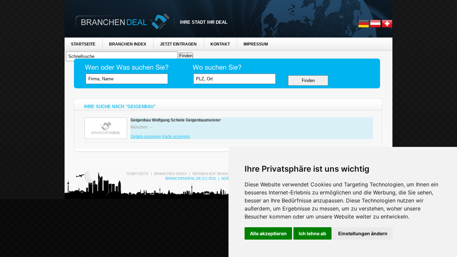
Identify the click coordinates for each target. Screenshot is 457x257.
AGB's (226, 178)
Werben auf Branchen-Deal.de (223, 174)
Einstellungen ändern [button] (362, 233)
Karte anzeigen (176, 136)
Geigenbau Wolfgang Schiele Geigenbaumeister (175, 120)
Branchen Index (127, 44)
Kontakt (220, 44)
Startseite (83, 44)
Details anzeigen (145, 136)
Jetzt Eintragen (178, 44)
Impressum (256, 44)
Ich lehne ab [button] (312, 233)
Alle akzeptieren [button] (268, 233)
